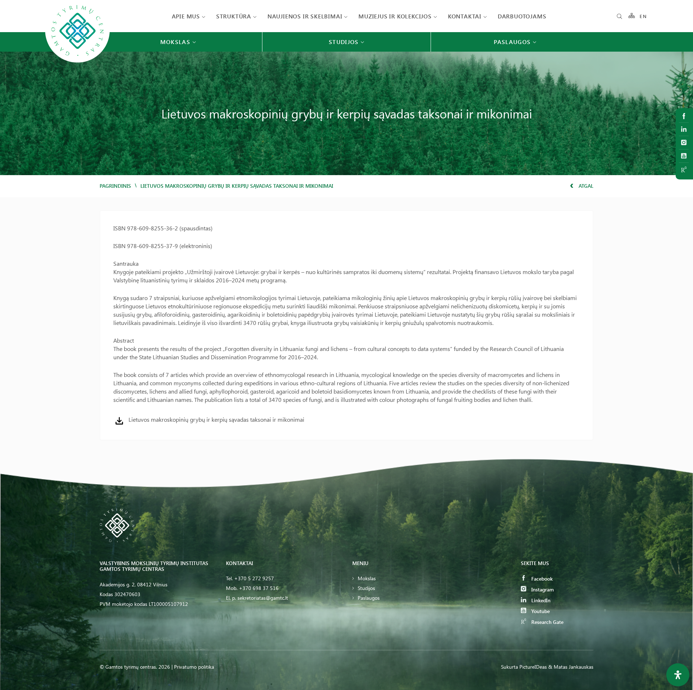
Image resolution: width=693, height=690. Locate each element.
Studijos (366, 588)
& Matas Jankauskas (570, 666)
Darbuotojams (522, 16)
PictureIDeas (533, 666)
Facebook (541, 578)
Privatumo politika (194, 666)
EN (643, 16)
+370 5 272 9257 (254, 578)
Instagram (542, 589)
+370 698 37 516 (259, 588)
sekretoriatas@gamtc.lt (262, 597)
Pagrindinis (115, 185)
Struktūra (233, 16)
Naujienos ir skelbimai (305, 16)
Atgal (585, 185)
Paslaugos (369, 597)
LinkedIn (540, 600)
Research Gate (546, 622)
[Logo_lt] (77, 62)
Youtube (540, 611)
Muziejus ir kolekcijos (395, 16)
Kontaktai (464, 16)
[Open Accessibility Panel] (677, 674)
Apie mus (186, 16)
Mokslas (367, 578)
